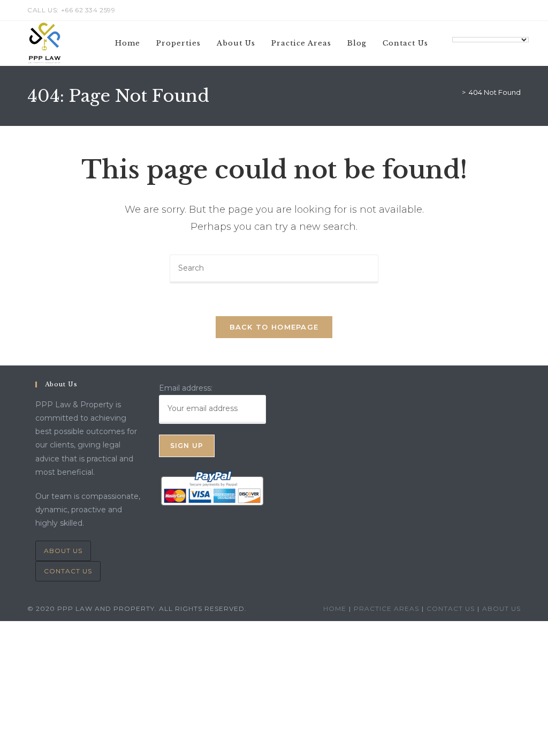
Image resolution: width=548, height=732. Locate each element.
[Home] (456, 92)
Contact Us (68, 571)
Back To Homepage (274, 327)
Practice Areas (386, 608)
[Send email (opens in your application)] (516, 10)
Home (334, 608)
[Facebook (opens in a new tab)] (493, 10)
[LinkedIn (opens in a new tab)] (505, 10)
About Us (63, 551)
